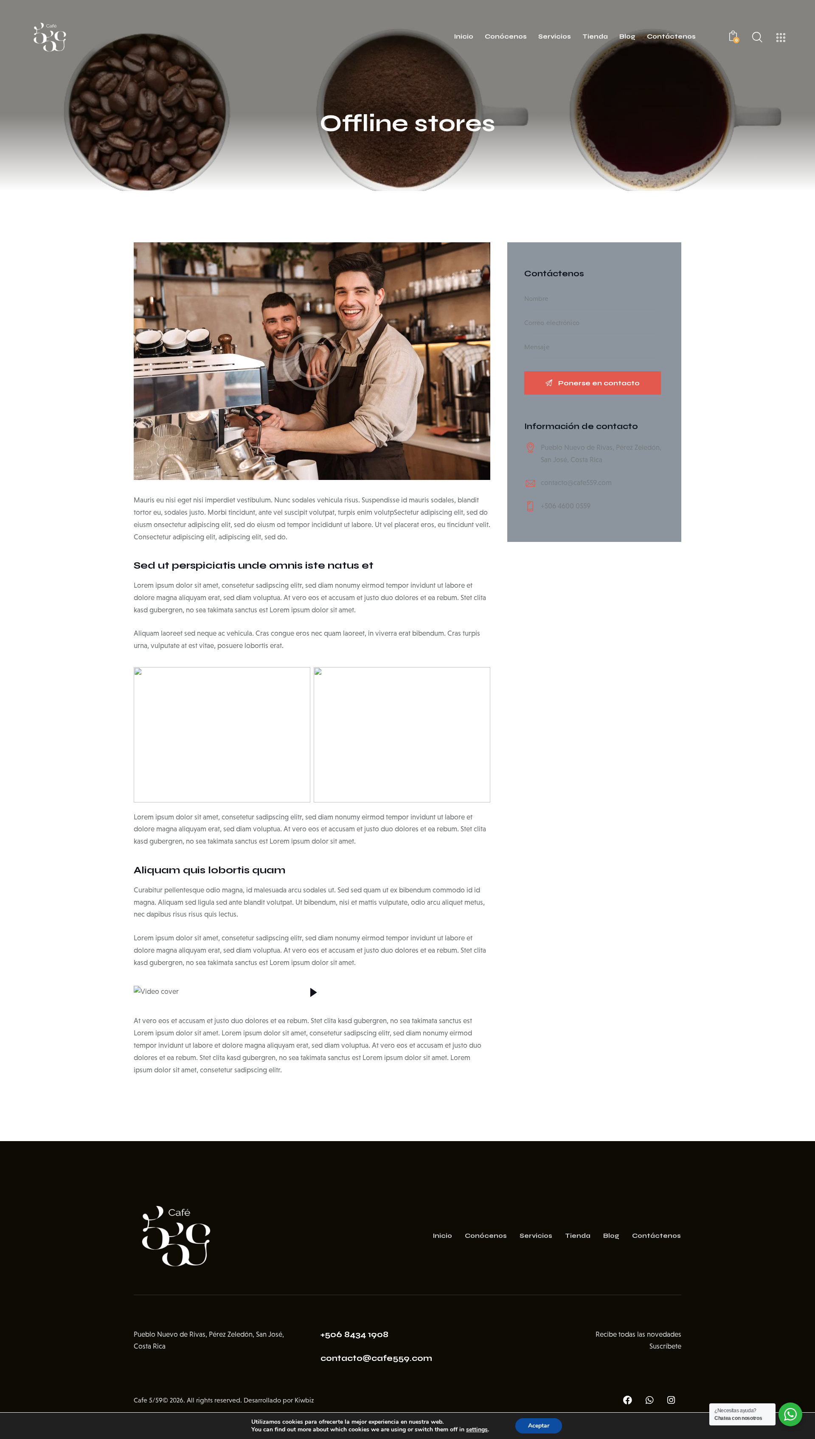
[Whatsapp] (649, 1400)
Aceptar (538, 1426)
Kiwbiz (304, 1400)
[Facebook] (628, 1400)
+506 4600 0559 (565, 506)
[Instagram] (671, 1400)
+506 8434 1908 (354, 1334)
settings (477, 1429)
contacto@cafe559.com (576, 483)
